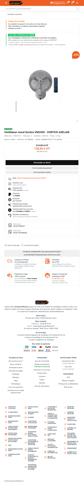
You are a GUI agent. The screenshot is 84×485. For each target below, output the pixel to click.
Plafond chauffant (52, 422)
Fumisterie (71, 424)
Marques (16, 377)
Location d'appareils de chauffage (41, 340)
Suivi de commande (42, 361)
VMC (9, 445)
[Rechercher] (77, 8)
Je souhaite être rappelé (31, 245)
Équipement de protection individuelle (72, 443)
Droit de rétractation (42, 386)
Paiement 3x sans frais (42, 370)
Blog (15, 381)
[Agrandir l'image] (77, 121)
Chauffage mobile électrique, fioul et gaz (32, 434)
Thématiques (16, 384)
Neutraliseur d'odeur (33, 413)
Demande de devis (15, 368)
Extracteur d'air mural (12, 434)
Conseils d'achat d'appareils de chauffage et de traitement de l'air (41, 335)
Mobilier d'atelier (70, 407)
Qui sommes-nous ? (16, 361)
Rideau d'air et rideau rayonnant (33, 449)
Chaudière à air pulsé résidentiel (52, 408)
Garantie (42, 383)
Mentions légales (68, 381)
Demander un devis (42, 162)
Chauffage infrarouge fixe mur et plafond (32, 467)
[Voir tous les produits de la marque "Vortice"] (8, 129)
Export (42, 380)
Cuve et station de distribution (52, 446)
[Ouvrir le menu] (6, 3)
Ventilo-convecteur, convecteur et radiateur (52, 416)
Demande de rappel (16, 371)
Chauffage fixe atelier (32, 422)
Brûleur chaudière (51, 440)
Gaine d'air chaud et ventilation (72, 419)
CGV (68, 377)
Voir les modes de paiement (42, 168)
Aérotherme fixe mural (32, 427)
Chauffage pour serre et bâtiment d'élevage (33, 442)
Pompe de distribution (52, 452)
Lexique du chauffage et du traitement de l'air (41, 337)
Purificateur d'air (33, 407)
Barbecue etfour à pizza (72, 452)
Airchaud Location (12, 407)
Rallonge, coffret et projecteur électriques (72, 435)
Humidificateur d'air (14, 455)
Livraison (42, 376)
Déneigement (72, 448)
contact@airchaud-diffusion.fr (43, 326)
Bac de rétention (51, 457)
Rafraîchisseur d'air (14, 416)
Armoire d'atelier (70, 413)
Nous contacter (15, 364)
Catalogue (15, 374)
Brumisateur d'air (13, 422)
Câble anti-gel (52, 434)
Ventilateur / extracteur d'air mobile (13, 428)
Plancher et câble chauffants (52, 428)
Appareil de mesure (71, 428)
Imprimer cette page (13, 245)
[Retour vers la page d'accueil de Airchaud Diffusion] (16, 3)
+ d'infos (25, 190)
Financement (42, 373)
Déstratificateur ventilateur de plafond (14, 440)
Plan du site (68, 387)
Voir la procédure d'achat (42, 172)
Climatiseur (13, 412)
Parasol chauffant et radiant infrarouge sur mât (33, 458)
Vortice (12, 139)
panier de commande (46, 45)
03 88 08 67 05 (58, 279)
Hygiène (31, 417)
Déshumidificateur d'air (14, 449)
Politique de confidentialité (68, 384)
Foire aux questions (16, 387)
